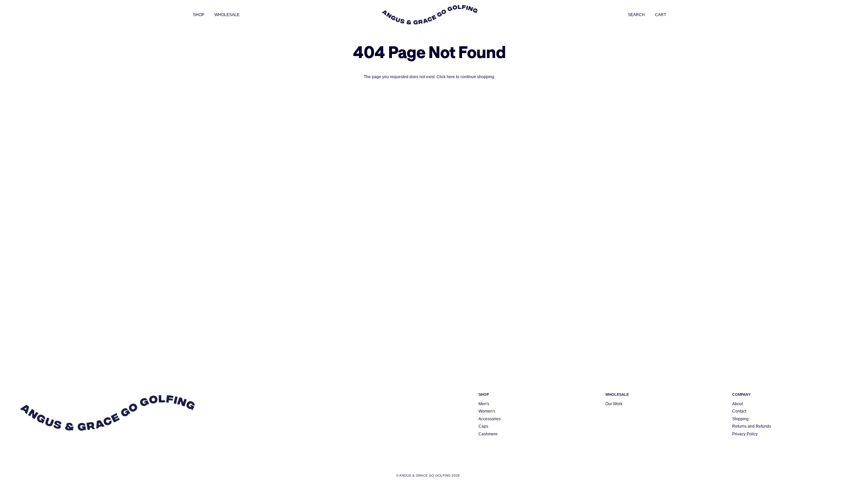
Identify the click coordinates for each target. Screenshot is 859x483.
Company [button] (741, 394)
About (737, 403)
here (451, 76)
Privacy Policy (745, 434)
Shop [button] (483, 394)
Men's (483, 403)
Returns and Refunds (751, 426)
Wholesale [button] (617, 394)
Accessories (489, 419)
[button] (201, 15)
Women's (486, 411)
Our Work (613, 403)
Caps (483, 426)
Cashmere (488, 434)
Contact (739, 411)
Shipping (740, 419)
